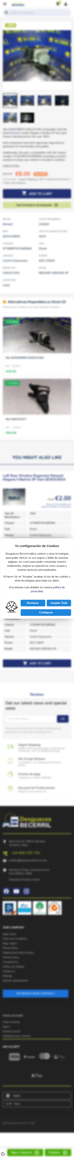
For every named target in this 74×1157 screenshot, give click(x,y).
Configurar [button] (46, 612)
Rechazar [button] (33, 602)
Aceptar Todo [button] (58, 602)
